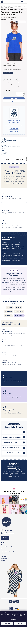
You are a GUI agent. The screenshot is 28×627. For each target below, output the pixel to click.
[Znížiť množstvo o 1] (17, 94)
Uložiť (5, 104)
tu (22, 615)
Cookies (3, 559)
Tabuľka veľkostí (8, 73)
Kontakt (5, 544)
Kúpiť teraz (14, 101)
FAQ (2, 551)
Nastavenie (14, 619)
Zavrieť (10, 105)
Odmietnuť (7, 623)
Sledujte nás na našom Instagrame (14, 499)
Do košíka (14, 98)
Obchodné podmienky (7, 553)
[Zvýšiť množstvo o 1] (23, 94)
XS (4, 79)
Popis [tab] (7, 159)
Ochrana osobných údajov (8, 557)
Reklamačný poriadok (6, 555)
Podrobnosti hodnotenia (7, 19)
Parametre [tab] (19, 159)
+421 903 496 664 (14, 131)
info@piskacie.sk (14, 128)
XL (16, 79)
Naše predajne (5, 564)
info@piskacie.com (9, 539)
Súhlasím (20, 623)
